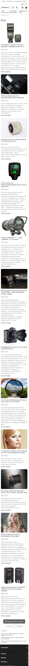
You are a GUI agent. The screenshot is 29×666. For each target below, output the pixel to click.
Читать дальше (6, 71)
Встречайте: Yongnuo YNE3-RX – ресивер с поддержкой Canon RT (13, 634)
